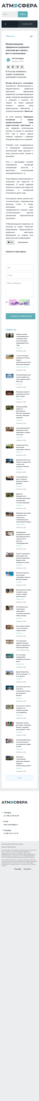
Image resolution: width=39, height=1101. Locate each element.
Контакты (27, 869)
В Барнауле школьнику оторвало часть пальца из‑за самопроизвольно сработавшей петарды (23, 517)
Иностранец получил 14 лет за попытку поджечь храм (23, 628)
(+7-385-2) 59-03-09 (11, 816)
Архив (19, 778)
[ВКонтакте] (8, 67)
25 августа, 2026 (21, 489)
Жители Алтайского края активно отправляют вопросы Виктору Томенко (23, 576)
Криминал (19, 486)
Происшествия (20, 524)
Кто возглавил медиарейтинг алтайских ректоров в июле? (23, 658)
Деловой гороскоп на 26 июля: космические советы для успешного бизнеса (23, 463)
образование (23, 242)
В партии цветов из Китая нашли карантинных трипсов (23, 447)
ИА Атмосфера (19, 5)
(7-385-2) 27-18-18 (11, 833)
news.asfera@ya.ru (11, 825)
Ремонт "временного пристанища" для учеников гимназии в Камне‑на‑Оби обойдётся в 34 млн (23, 558)
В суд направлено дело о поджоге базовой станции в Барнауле (22, 480)
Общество (10, 36)
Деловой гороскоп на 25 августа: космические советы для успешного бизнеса (23, 691)
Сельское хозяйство (22, 367)
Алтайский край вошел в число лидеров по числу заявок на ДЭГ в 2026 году (23, 378)
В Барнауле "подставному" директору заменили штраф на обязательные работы (23, 761)
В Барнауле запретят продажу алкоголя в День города (23, 394)
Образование (20, 599)
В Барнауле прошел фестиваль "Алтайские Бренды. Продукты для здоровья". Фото (23, 726)
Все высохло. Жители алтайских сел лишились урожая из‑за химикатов (23, 709)
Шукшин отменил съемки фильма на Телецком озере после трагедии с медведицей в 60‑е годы (22, 340)
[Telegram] (17, 67)
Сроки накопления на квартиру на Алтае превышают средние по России (23, 431)
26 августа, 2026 (21, 351)
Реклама (17, 869)
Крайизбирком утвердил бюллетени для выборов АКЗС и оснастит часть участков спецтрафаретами (23, 538)
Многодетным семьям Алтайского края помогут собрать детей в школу (23, 593)
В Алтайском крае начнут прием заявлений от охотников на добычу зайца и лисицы (23, 611)
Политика (19, 546)
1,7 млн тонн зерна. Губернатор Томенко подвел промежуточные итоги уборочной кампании (23, 360)
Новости (11, 329)
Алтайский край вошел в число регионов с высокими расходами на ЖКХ (23, 743)
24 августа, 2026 (21, 718)
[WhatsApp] (22, 67)
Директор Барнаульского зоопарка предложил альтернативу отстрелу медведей (23, 498)
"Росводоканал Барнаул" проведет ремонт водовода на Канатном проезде (23, 644)
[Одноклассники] (13, 67)
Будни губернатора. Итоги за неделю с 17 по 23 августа (23, 674)
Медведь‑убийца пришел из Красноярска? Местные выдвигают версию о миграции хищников (23, 412)
